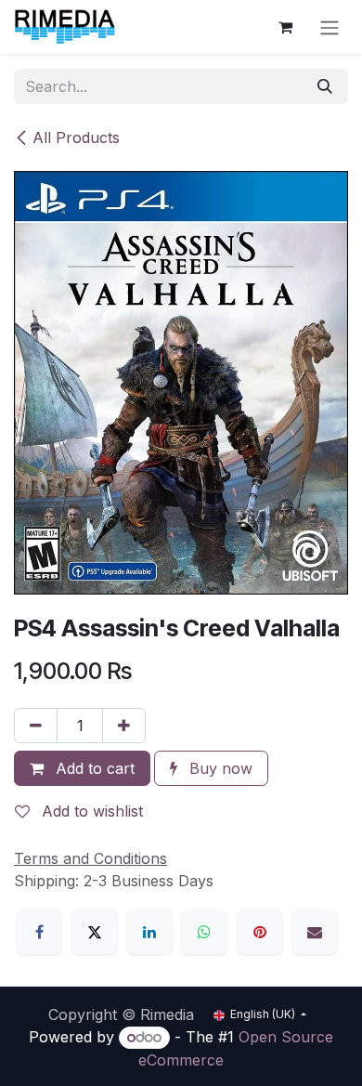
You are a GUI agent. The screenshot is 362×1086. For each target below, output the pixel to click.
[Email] (314, 931)
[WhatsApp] (204, 931)
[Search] (325, 86)
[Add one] (124, 725)
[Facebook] (39, 931)
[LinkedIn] (149, 931)
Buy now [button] (218, 768)
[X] (94, 931)
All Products (76, 137)
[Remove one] (36, 725)
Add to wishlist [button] (90, 811)
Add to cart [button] (93, 768)
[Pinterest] (260, 931)
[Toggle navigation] (329, 26)
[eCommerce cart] (285, 27)
